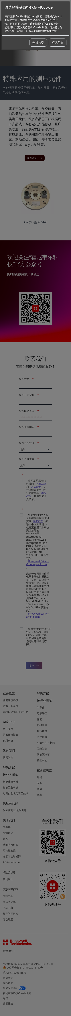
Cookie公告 (51, 23)
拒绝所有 (57, 43)
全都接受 (38, 43)
